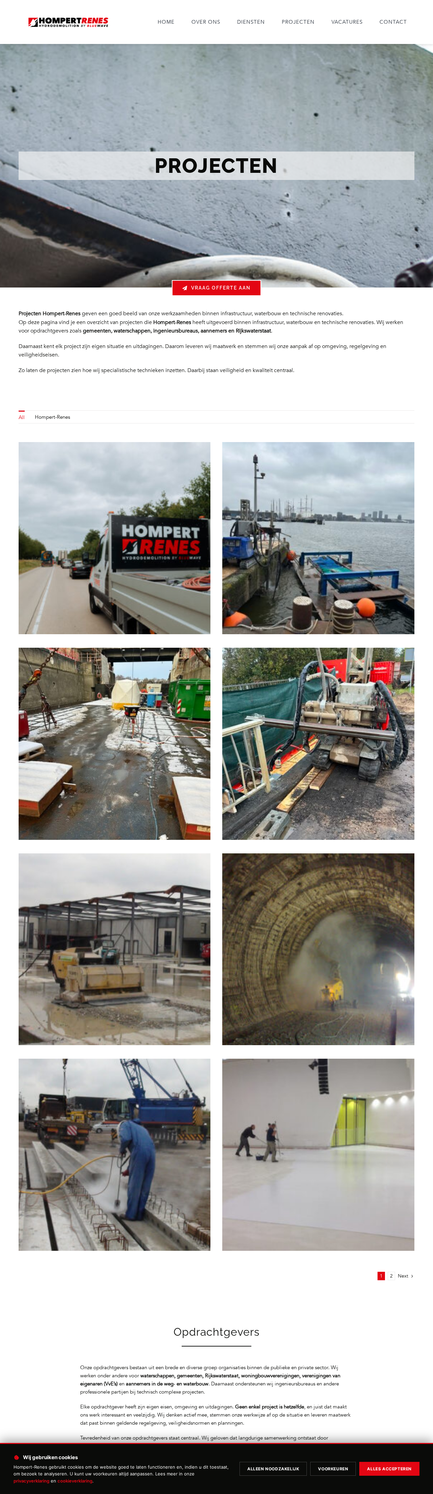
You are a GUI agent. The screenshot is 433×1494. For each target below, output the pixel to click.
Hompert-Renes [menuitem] (52, 417)
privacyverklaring (31, 1481)
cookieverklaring (75, 1481)
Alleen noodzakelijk (273, 1468)
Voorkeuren (333, 1468)
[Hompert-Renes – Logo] (68, 17)
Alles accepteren (389, 1468)
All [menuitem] (22, 417)
